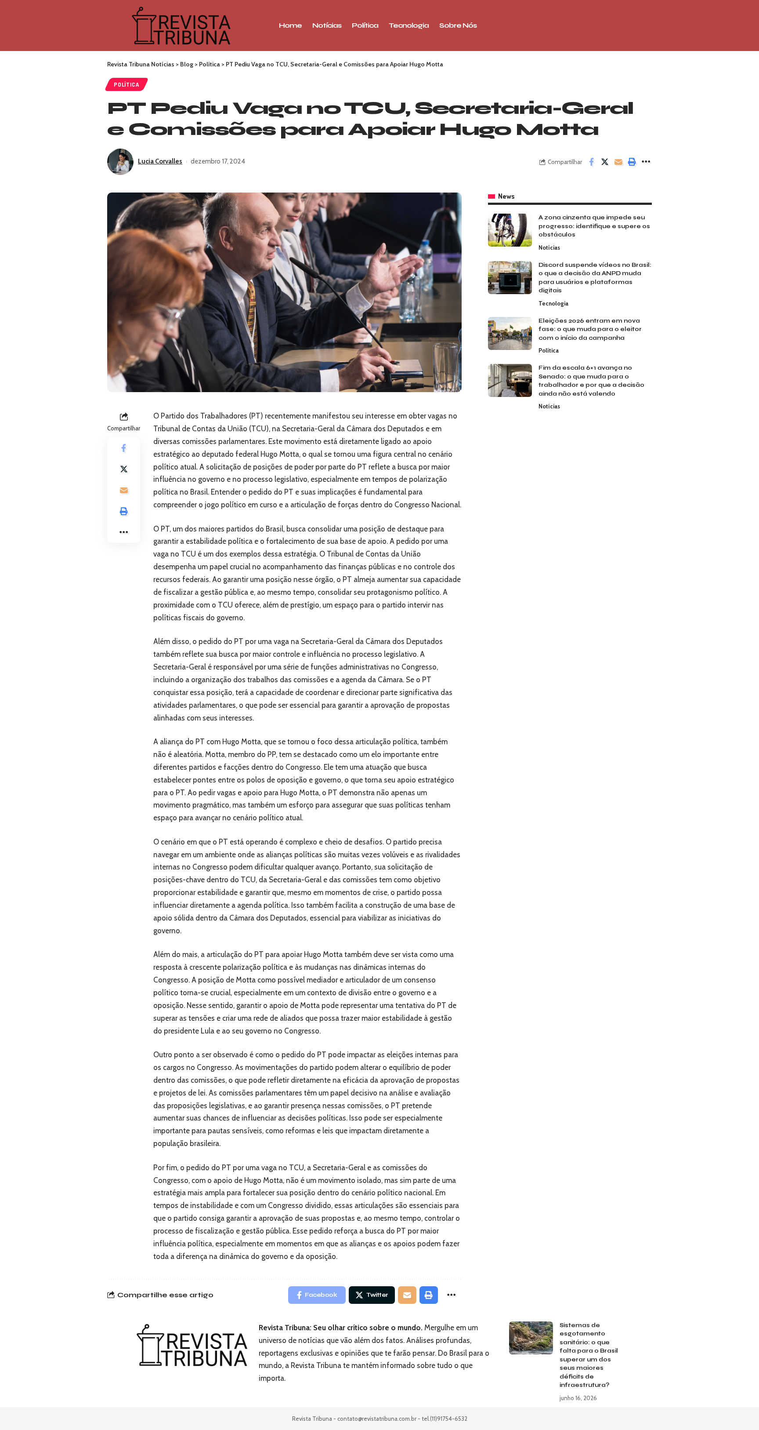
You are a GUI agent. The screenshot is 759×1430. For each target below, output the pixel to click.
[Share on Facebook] (591, 162)
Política (126, 84)
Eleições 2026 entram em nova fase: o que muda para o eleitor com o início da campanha (590, 329)
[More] (646, 162)
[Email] (618, 162)
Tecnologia (553, 303)
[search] (592, 25)
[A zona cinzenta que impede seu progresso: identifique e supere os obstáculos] (510, 230)
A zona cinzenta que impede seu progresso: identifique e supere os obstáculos (594, 226)
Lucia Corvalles (160, 161)
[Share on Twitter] (605, 162)
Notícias (549, 247)
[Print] (632, 162)
